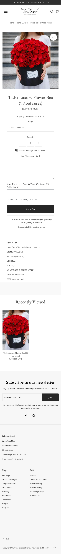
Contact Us (35, 495)
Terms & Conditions (38, 479)
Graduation (7, 487)
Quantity (30, 137)
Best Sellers (7, 495)
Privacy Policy (36, 483)
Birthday (5, 491)
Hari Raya (6, 475)
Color (30, 122)
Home (11, 22)
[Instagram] (34, 416)
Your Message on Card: (30, 156)
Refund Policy (36, 487)
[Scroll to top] (55, 548)
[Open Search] (51, 11)
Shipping (20, 116)
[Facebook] (26, 416)
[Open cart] (57, 11)
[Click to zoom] (53, 37)
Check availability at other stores (31, 227)
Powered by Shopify (40, 548)
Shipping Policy (36, 491)
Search (33, 475)
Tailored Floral (24, 548)
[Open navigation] (8, 11)
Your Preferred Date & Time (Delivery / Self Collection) (29, 186)
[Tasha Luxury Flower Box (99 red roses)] (16, 330)
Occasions (6, 499)
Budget (5, 503)
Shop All (5, 507)
